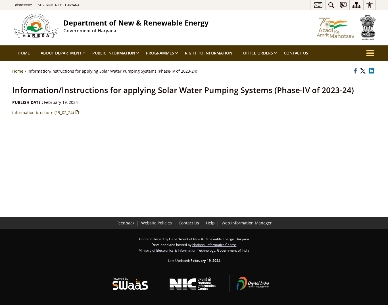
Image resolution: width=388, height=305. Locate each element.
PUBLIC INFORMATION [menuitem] (113, 53)
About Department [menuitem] (61, 53)
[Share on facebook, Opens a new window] (356, 71)
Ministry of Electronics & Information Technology (177, 250)
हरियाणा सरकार (23, 5)
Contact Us (189, 223)
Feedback (125, 223)
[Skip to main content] (317, 5)
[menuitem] (331, 5)
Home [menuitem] (24, 53)
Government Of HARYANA (58, 5)
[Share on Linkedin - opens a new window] (372, 71)
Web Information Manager (247, 223)
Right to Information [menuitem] (208, 53)
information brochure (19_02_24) (43, 112)
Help (210, 223)
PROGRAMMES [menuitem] (160, 53)
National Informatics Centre (214, 244)
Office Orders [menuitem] (258, 53)
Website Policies (156, 223)
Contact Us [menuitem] (296, 53)
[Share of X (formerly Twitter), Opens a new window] (363, 71)
